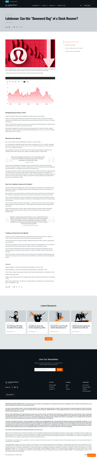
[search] (81, 5)
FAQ (67, 387)
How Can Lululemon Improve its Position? (74, 48)
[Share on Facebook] (9, 27)
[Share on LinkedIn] (14, 27)
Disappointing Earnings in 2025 (72, 41)
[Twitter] (12, 387)
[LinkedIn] (15, 387)
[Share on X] (12, 27)
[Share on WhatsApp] (17, 27)
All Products (51, 387)
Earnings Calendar (87, 391)
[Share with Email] (21, 27)
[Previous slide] (3, 1)
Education (85, 389)
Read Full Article (10, 331)
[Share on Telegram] (19, 27)
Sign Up (59, 369)
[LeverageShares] (11, 5)
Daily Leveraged (52, 385)
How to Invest (87, 5)
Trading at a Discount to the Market (72, 51)
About (67, 385)
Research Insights (9, 22)
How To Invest (86, 385)
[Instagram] (17, 387)
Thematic (51, 389)
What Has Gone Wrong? (70, 45)
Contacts (68, 389)
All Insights (48, 338)
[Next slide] (93, 1)
